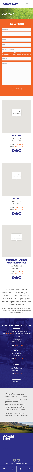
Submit (16, 89)
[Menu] (27, 4)
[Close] (19, 111)
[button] (13, 150)
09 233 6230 (19, 144)
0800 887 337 (18, 146)
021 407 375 (19, 207)
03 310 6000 (19, 271)
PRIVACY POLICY (10, 463)
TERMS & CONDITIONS (21, 463)
